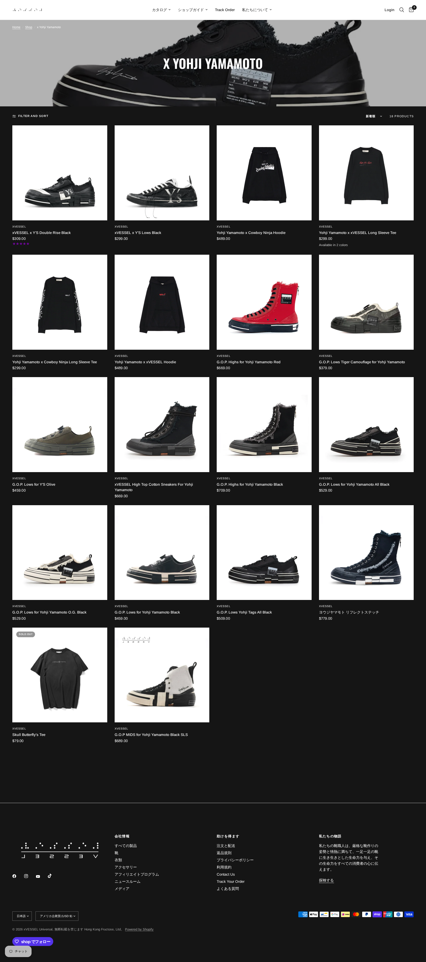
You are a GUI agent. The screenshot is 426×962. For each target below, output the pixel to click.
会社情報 (122, 836)
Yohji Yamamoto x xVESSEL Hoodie (145, 362)
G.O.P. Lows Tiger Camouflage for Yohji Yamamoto (362, 362)
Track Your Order (231, 881)
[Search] (402, 10)
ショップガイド (191, 10)
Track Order (225, 10)
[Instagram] (29, 876)
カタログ (159, 10)
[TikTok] (53, 875)
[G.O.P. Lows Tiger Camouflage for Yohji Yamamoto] (366, 302)
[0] (410, 10)
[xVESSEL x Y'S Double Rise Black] (59, 172)
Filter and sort (33, 116)
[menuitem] (161, 9)
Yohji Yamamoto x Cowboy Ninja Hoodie (251, 233)
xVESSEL (19, 226)
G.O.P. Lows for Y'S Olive (33, 484)
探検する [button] (326, 880)
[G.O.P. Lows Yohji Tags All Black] (264, 552)
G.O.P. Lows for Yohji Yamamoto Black (147, 612)
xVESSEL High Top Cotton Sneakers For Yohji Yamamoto (154, 487)
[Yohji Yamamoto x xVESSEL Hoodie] (162, 302)
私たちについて (255, 10)
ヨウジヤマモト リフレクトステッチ (349, 612)
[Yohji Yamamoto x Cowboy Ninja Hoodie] (264, 172)
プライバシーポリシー (235, 860)
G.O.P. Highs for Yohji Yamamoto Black (250, 484)
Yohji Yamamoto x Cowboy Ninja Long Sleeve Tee (54, 362)
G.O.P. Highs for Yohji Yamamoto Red (249, 362)
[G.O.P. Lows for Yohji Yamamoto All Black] (366, 424)
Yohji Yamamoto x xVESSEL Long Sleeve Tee (357, 233)
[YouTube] (41, 876)
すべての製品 (126, 846)
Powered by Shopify (139, 929)
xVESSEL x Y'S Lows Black (138, 233)
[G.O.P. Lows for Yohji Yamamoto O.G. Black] (59, 552)
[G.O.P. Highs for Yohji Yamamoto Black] (264, 424)
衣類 (118, 860)
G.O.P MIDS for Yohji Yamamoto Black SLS (151, 734)
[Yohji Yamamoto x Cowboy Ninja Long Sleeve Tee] (59, 302)
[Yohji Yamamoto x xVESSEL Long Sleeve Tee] (366, 172)
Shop (28, 27)
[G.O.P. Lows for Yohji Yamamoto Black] (162, 552)
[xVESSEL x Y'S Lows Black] (162, 172)
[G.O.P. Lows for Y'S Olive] (59, 424)
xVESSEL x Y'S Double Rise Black (41, 233)
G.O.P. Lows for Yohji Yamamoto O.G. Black (49, 612)
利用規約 (224, 867)
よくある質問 (228, 888)
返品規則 (224, 853)
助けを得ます (228, 836)
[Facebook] (17, 876)
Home (16, 27)
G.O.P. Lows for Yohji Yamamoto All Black (354, 484)
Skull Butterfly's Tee (28, 734)
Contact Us (226, 874)
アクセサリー (126, 867)
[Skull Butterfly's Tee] (59, 675)
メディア (122, 888)
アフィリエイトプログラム (137, 874)
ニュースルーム (128, 881)
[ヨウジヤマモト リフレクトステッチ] (366, 552)
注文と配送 (226, 846)
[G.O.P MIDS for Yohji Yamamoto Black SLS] (162, 675)
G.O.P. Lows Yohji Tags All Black (244, 612)
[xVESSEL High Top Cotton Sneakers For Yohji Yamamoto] (162, 424)
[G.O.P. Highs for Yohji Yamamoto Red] (264, 302)
